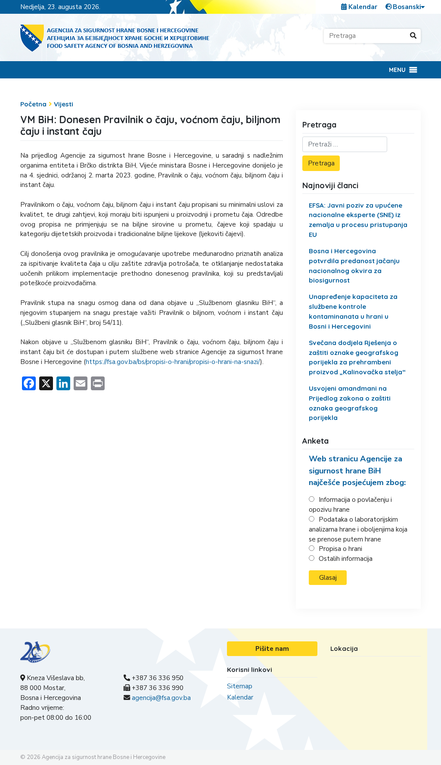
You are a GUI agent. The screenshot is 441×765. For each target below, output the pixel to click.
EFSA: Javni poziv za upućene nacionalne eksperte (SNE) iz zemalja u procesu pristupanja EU (358, 220)
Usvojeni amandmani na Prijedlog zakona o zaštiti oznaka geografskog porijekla (350, 403)
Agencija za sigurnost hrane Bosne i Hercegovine (103, 757)
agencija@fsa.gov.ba (161, 697)
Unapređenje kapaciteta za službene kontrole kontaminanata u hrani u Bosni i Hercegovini (353, 311)
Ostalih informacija (346, 558)
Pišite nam (272, 648)
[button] (397, 69)
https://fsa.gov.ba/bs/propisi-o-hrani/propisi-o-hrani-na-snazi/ (173, 362)
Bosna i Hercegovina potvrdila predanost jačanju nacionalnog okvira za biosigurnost (354, 265)
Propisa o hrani (340, 548)
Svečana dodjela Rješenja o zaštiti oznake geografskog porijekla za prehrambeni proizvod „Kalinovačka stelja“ (357, 357)
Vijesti (63, 104)
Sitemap (239, 686)
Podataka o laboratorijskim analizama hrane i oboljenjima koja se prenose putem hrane (358, 529)
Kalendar (362, 7)
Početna (33, 104)
